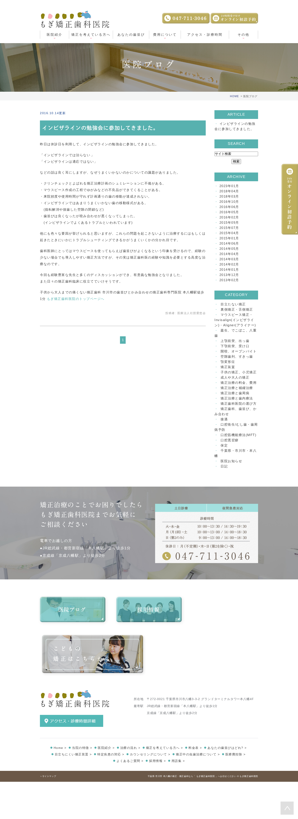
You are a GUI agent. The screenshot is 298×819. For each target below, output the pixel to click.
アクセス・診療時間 (205, 34)
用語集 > (178, 761)
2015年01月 (229, 238)
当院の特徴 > (82, 748)
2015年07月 (229, 228)
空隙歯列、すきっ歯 (237, 356)
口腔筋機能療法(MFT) (238, 435)
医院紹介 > (106, 748)
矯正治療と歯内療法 (237, 398)
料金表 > (195, 748)
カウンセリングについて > (150, 754)
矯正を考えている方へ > (164, 748)
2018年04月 (229, 191)
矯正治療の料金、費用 (239, 382)
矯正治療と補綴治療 (237, 388)
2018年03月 (229, 196)
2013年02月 (229, 280)
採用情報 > (157, 761)
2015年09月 (229, 222)
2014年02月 (229, 264)
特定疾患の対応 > (110, 754)
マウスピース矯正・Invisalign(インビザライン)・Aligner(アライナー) (235, 320)
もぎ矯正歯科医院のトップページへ (75, 299)
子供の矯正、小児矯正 (239, 372)
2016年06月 (229, 207)
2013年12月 (229, 275)
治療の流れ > (130, 748)
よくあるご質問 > (130, 761)
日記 (224, 466)
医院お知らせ (231, 461)
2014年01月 (229, 269)
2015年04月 (229, 233)
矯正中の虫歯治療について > (198, 754)
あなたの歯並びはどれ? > (227, 748)
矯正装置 (228, 367)
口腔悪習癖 (230, 440)
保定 (224, 445)
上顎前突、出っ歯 (235, 341)
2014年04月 (229, 254)
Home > (60, 748)
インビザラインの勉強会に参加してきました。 (100, 127)
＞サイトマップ (48, 776)
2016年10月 (229, 201)
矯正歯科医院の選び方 (239, 403)
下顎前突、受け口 (235, 346)
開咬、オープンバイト (239, 351)
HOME (234, 96)
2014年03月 (229, 259)
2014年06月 (229, 243)
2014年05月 (229, 248)
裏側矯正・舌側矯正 (237, 309)
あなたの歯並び (131, 34)
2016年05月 (229, 212)
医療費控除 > (235, 754)
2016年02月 (229, 217)
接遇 (224, 419)
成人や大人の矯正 (235, 377)
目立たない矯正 (233, 304)
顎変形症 (228, 362)
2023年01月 (229, 186)
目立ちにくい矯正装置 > (73, 754)
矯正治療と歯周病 (235, 393)
